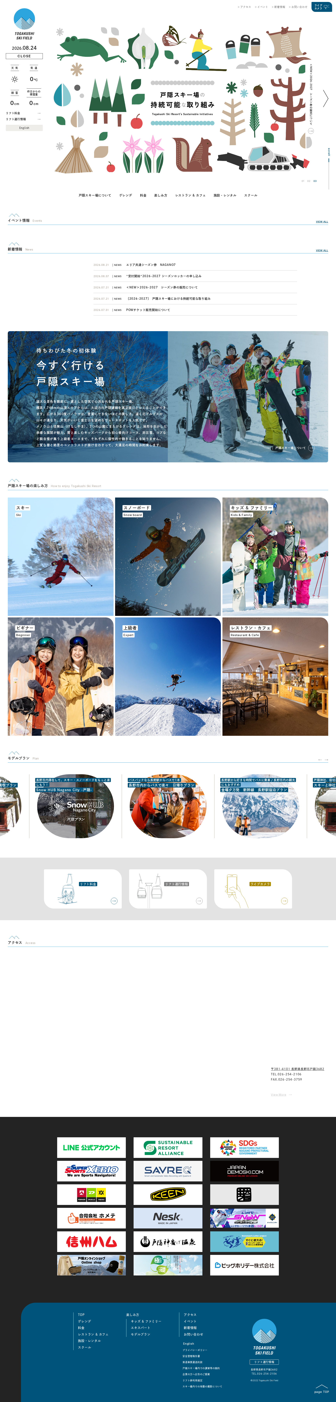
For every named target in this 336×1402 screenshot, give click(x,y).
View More (278, 1094)
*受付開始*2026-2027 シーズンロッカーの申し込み (164, 276)
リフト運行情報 (16, 119)
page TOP (321, 1391)
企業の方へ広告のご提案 (196, 1374)
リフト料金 (13, 113)
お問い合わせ (299, 7)
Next (326, 104)
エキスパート (140, 1327)
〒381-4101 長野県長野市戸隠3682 (297, 1069)
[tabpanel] (183, 98)
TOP (81, 1314)
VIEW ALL (322, 221)
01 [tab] (303, 181)
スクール (250, 195)
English (24, 128)
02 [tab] (308, 181)
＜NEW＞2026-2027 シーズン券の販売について (311, 94)
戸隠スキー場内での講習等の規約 (201, 1368)
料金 (143, 195)
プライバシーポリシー (195, 1350)
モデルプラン (140, 1334)
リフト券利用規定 (192, 1380)
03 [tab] (315, 181)
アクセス (245, 7)
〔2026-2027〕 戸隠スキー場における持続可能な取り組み (168, 298)
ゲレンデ (125, 195)
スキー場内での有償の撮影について (202, 1386)
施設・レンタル (225, 195)
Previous (320, 760)
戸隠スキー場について (95, 195)
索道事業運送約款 (192, 1362)
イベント (262, 7)
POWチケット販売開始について (148, 309)
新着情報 (279, 7)
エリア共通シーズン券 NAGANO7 (152, 264)
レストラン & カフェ (190, 195)
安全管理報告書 (191, 1356)
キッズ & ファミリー (146, 1321)
